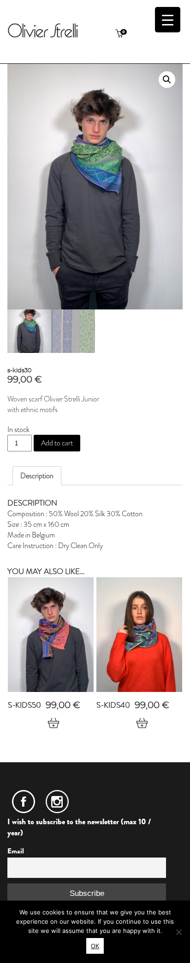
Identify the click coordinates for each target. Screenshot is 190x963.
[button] (167, 79)
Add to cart (57, 443)
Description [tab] (36, 475)
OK (95, 946)
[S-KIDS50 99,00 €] (51, 634)
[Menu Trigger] (167, 19)
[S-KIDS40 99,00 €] (139, 634)
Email (15, 851)
